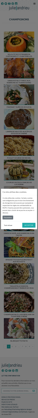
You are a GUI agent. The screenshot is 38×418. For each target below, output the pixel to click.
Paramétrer (8, 217)
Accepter (29, 225)
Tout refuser (8, 225)
